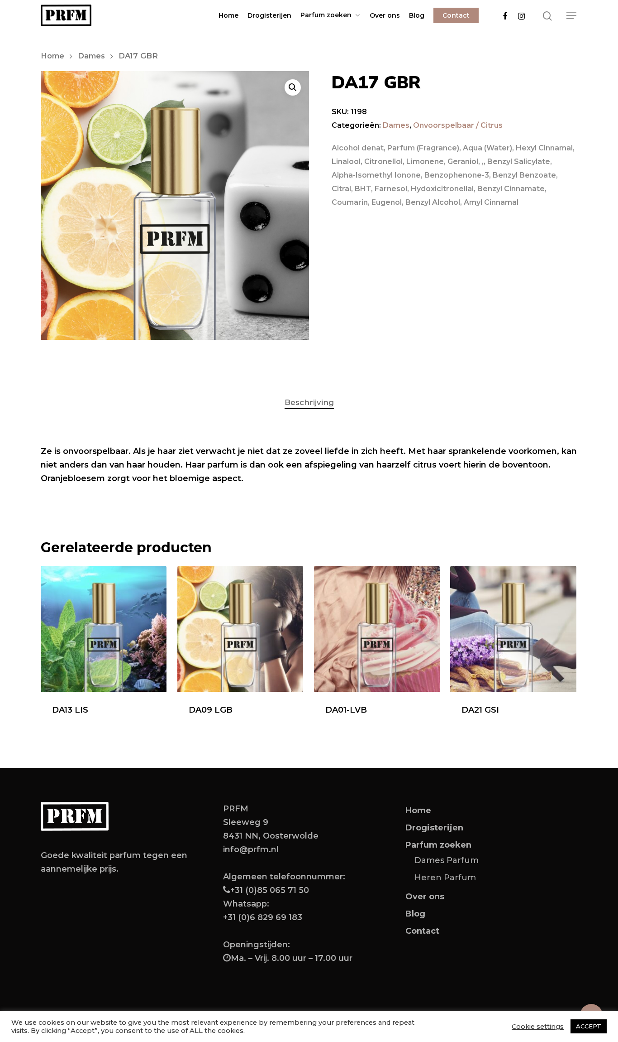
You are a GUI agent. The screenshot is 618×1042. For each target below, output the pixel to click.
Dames (91, 55)
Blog (416, 15)
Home (228, 15)
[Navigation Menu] (571, 15)
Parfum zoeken (326, 15)
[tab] (309, 402)
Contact (456, 15)
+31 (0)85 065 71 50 (269, 890)
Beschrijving (309, 402)
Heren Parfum (445, 878)
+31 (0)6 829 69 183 (262, 917)
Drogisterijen (269, 15)
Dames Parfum (446, 860)
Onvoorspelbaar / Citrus (458, 125)
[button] (293, 87)
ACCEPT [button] (588, 1026)
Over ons (385, 15)
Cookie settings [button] (538, 1027)
